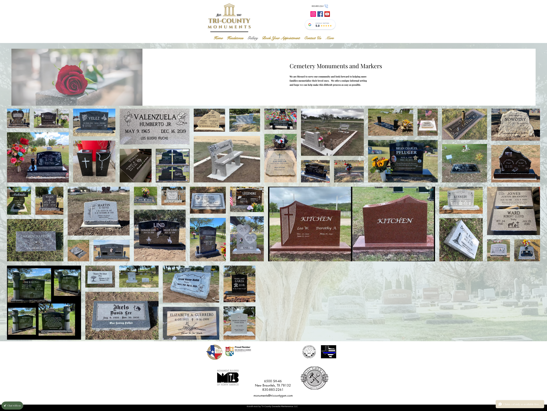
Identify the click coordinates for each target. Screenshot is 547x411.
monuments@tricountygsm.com (273, 395)
